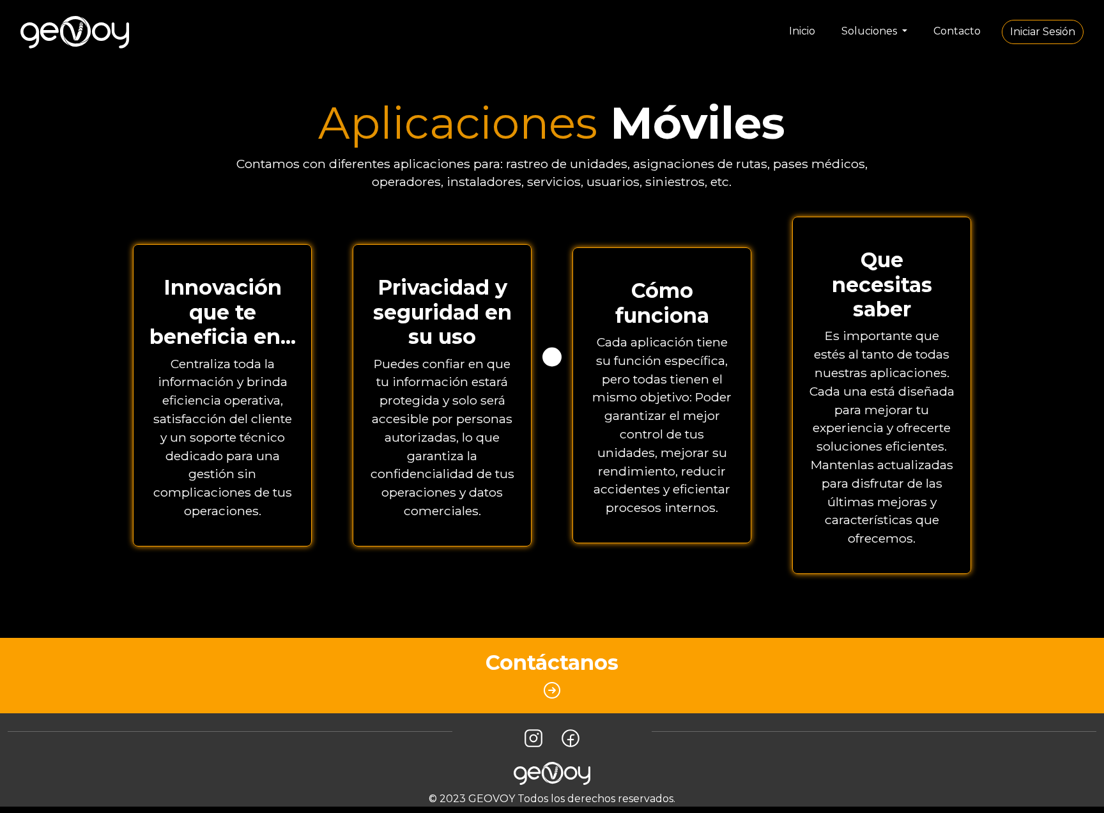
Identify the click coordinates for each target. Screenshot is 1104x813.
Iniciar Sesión (1042, 32)
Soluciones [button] (870, 31)
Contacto (957, 31)
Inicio (802, 31)
